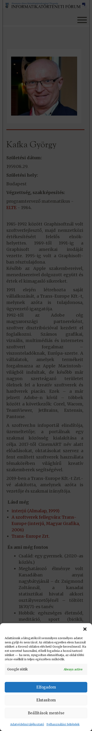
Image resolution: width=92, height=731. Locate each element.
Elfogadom (46, 687)
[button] (85, 629)
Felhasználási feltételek (62, 724)
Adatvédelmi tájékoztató (27, 724)
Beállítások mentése (46, 713)
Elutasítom (46, 700)
